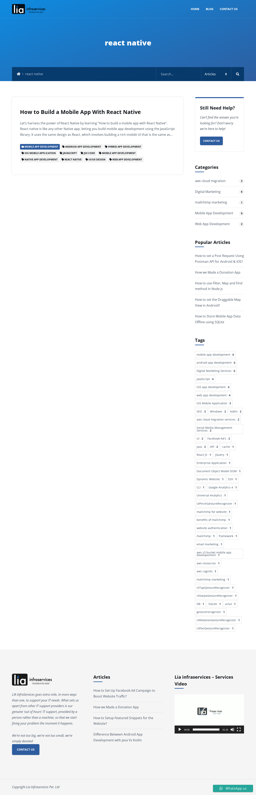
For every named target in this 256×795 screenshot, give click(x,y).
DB (200, 604)
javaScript (205, 379)
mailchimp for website (213, 512)
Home (195, 9)
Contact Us (229, 9)
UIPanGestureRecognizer (215, 628)
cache (228, 447)
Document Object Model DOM (219, 471)
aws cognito (206, 571)
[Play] (180, 730)
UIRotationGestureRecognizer (218, 620)
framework (228, 536)
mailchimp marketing (211, 202)
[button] (209, 714)
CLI (200, 487)
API (214, 447)
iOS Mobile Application (214, 403)
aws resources (208, 563)
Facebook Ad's (218, 438)
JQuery (221, 455)
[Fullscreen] (239, 730)
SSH (232, 479)
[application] (209, 714)
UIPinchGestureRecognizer (216, 503)
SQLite (214, 604)
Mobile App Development (214, 213)
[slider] (206, 730)
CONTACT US (26, 749)
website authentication (214, 528)
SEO (201, 411)
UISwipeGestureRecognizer (217, 596)
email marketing (209, 544)
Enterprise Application (213, 463)
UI (200, 438)
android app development (216, 362)
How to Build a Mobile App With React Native (80, 111)
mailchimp (206, 536)
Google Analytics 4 (223, 487)
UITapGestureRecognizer (215, 588)
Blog (209, 9)
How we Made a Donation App (217, 272)
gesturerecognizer (211, 612)
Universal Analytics (211, 495)
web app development (213, 395)
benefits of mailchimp (213, 520)
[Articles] (200, 74)
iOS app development (213, 387)
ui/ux (230, 604)
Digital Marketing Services (216, 371)
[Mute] (232, 730)
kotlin (235, 411)
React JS (204, 455)
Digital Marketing (208, 191)
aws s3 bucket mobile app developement (214, 553)
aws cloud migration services (218, 419)
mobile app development (215, 354)
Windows (218, 411)
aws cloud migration (210, 181)
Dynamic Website (210, 479)
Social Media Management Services (214, 429)
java (201, 447)
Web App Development (212, 224)
